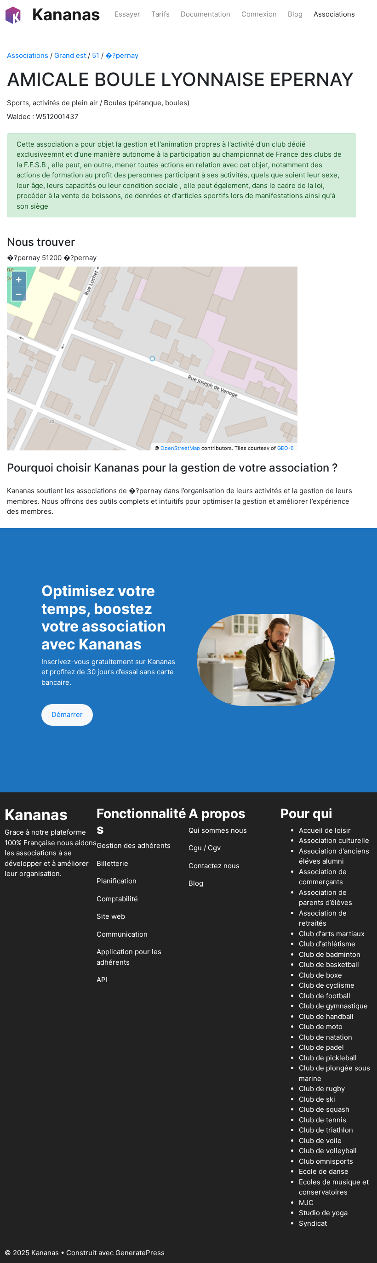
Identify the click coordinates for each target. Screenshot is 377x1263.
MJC (306, 1202)
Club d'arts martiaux (332, 933)
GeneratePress (140, 1252)
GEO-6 (285, 448)
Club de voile (320, 1140)
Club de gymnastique (333, 1005)
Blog (295, 14)
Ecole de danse (323, 1171)
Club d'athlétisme (327, 943)
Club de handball (326, 1016)
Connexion (259, 14)
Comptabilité (117, 898)
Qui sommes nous (217, 830)
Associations (334, 14)
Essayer (127, 14)
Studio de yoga (323, 1212)
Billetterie (112, 863)
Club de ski (317, 1099)
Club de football (324, 995)
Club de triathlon (326, 1130)
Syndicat (313, 1223)
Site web (111, 916)
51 (95, 55)
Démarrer (67, 714)
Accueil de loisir (325, 830)
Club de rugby (322, 1088)
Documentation (205, 14)
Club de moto (321, 1026)
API (102, 979)
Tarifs (160, 14)
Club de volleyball (328, 1150)
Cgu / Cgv (204, 847)
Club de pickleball (328, 1057)
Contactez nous (214, 865)
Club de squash (324, 1109)
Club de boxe (320, 975)
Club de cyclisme (326, 985)
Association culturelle (334, 840)
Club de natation (325, 1037)
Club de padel (321, 1047)
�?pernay (121, 55)
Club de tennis (322, 1119)
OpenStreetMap (180, 448)
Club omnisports (326, 1161)
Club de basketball (329, 964)
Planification (117, 880)
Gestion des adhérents (134, 845)
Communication (122, 934)
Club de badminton (329, 954)
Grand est (70, 55)
